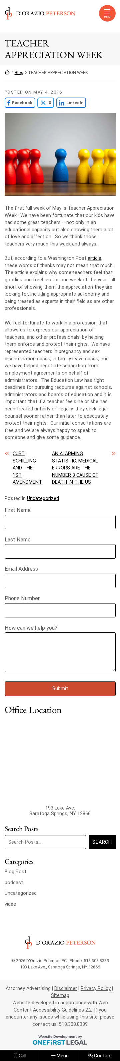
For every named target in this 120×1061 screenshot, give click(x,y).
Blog (19, 72)
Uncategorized (43, 498)
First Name (18, 510)
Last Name (18, 539)
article (94, 258)
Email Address (21, 569)
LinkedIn (69, 102)
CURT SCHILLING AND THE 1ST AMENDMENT (27, 468)
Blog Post (15, 872)
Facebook (19, 102)
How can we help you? (31, 628)
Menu (107, 16)
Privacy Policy (96, 988)
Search (102, 842)
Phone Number (22, 598)
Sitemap (60, 995)
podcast (14, 882)
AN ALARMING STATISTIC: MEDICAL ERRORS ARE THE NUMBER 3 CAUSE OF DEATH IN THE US (75, 468)
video (10, 904)
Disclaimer (65, 988)
